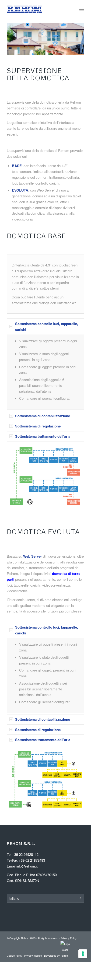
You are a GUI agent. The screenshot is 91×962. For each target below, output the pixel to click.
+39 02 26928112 (25, 854)
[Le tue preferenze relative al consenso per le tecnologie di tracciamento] (82, 953)
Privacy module (33, 955)
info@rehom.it (27, 866)
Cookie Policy (14, 955)
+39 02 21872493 (32, 860)
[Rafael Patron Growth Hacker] (65, 955)
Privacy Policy (69, 938)
